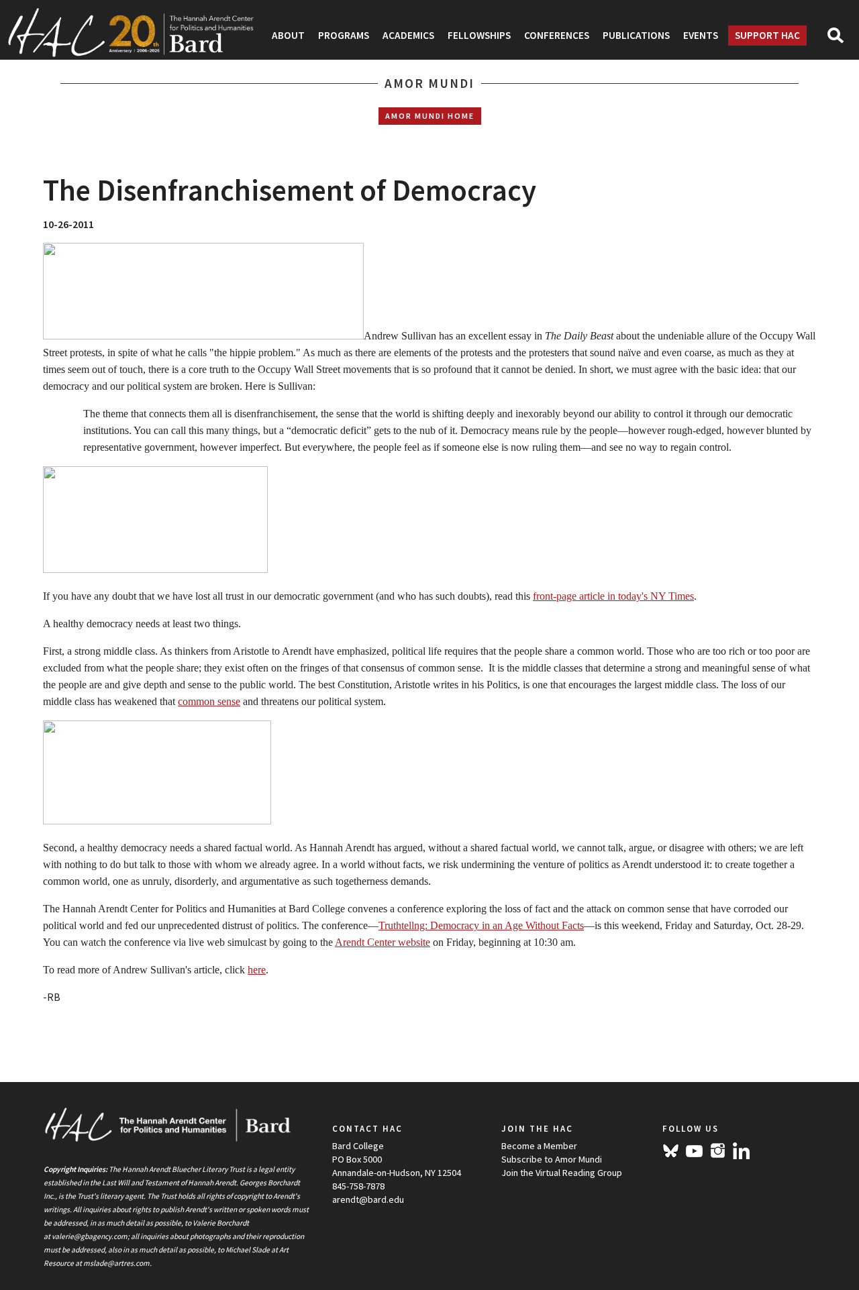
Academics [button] (408, 35)
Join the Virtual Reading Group (561, 1173)
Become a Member (539, 1146)
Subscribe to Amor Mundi (551, 1159)
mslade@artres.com (116, 1263)
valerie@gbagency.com (90, 1236)
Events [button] (700, 35)
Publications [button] (636, 35)
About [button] (288, 35)
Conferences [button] (556, 35)
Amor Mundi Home (429, 116)
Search (841, 39)
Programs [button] (343, 35)
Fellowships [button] (479, 35)
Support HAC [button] (767, 35)
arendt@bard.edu (368, 1199)
